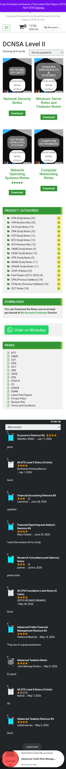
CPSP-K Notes (19, 270)
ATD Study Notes (20, 240)
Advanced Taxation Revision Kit (35, 718)
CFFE (14, 363)
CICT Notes (17, 288)
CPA (13, 377)
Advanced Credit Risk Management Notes (39, 759)
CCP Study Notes (20, 235)
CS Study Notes (20, 227)
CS (12, 384)
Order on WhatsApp (30, 329)
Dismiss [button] (40, 7)
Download (17, 113)
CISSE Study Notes (21, 253)
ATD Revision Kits (20, 244)
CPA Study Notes (20, 218)
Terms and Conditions (23, 405)
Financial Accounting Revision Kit (36, 495)
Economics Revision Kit (31, 435)
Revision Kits (18, 402)
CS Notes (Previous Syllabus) (27, 284)
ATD (13, 352)
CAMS (14, 356)
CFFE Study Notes (21, 257)
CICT (13, 366)
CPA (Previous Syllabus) (24, 279)
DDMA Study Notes (21, 262)
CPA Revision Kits (20, 222)
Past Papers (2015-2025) (25, 275)
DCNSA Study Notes (22, 266)
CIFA (13, 370)
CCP (13, 359)
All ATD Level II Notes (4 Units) (34, 462)
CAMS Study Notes (21, 248)
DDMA (14, 391)
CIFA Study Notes (20, 231)
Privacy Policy (18, 398)
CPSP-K (15, 380)
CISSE (14, 373)
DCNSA (15, 388)
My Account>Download (33, 312)
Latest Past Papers (21, 395)
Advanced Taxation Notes (32, 660)
